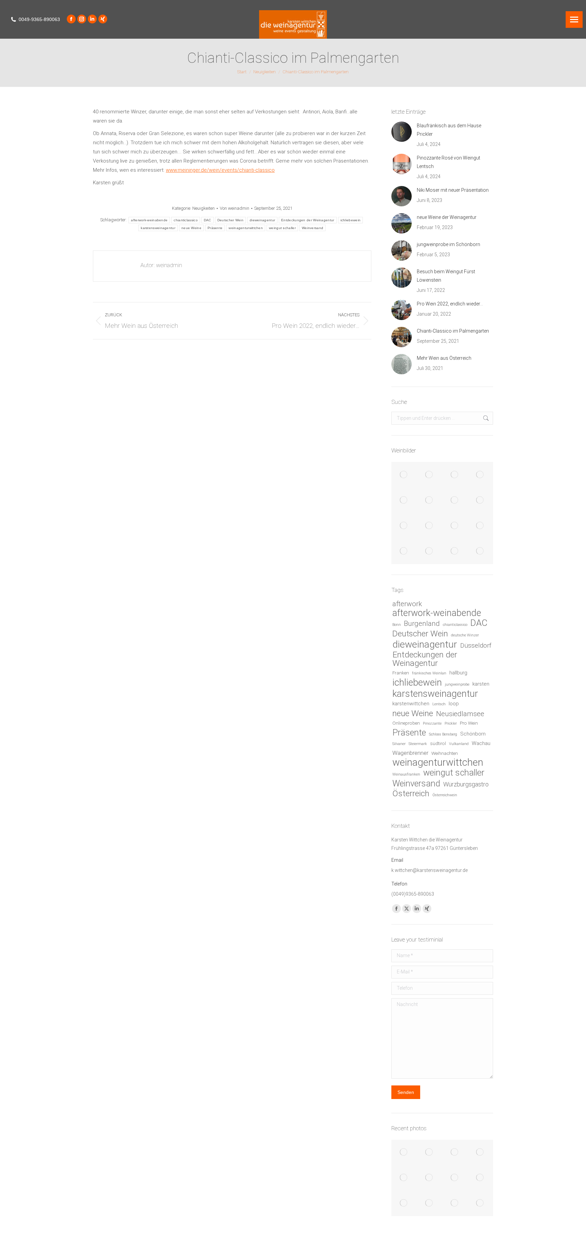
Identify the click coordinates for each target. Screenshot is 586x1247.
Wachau (481, 743)
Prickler (451, 723)
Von (234, 208)
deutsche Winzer (465, 635)
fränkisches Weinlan (429, 673)
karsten (480, 684)
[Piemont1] (480, 474)
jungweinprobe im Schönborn (448, 244)
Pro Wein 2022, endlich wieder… (450, 303)
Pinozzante (432, 723)
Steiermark (418, 744)
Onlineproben (406, 723)
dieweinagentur (262, 220)
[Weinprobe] (404, 500)
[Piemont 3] (455, 474)
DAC (207, 220)
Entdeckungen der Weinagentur (307, 220)
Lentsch (439, 704)
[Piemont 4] (429, 474)
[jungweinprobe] (480, 500)
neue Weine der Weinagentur (446, 217)
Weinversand (312, 228)
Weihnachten (444, 753)
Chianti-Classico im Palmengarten (453, 331)
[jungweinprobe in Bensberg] (455, 500)
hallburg (458, 673)
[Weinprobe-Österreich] (480, 551)
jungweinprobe (457, 684)
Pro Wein (469, 723)
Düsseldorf (475, 645)
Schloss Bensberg (443, 734)
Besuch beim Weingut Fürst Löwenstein (446, 276)
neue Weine (191, 228)
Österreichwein (444, 795)
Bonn (396, 624)
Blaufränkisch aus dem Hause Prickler (449, 130)
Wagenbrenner (410, 752)
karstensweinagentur (158, 228)
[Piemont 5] (404, 474)
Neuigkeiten (203, 208)
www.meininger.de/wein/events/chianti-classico (220, 170)
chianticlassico (186, 220)
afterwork (407, 604)
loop (454, 704)
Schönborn (473, 734)
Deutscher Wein (230, 220)
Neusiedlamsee (460, 714)
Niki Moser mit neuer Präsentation (453, 190)
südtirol (438, 743)
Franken (400, 672)
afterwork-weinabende (149, 220)
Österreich (410, 793)
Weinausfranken (406, 774)
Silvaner (399, 744)
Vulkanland (459, 744)
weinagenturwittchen (246, 228)
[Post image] (401, 132)
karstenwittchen (410, 704)
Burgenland (422, 623)
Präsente (215, 228)
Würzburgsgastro (466, 784)
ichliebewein (350, 220)
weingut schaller (282, 228)
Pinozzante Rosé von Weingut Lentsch (448, 162)
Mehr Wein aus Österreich (444, 358)
